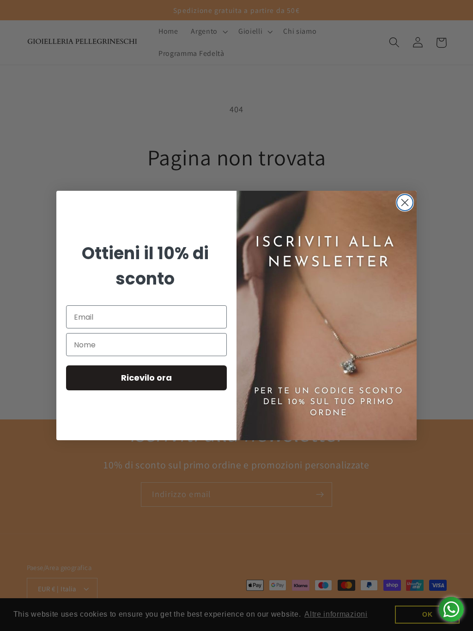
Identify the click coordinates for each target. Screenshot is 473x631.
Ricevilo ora (146, 377)
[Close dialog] (405, 202)
